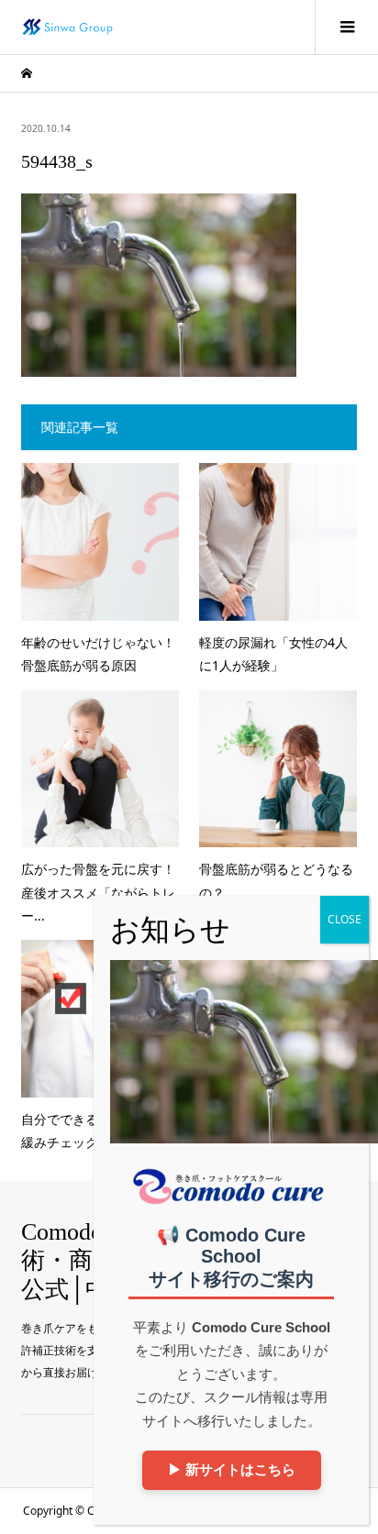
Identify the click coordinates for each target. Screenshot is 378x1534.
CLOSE (344, 919)
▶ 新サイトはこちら (231, 1469)
